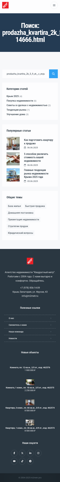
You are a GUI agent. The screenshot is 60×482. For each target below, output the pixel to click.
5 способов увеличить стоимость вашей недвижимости (36, 157)
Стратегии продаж (18, 226)
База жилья (14, 206)
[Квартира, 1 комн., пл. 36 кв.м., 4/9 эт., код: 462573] (30, 422)
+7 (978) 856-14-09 (30, 287)
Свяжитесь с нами (18, 325)
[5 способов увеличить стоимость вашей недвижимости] (13, 158)
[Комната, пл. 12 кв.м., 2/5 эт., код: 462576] (30, 362)
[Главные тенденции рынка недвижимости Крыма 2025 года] (13, 174)
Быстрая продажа (35, 206)
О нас (11, 318)
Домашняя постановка (20, 212)
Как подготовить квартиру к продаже (38, 141)
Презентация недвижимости (23, 219)
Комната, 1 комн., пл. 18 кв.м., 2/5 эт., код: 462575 (30, 388)
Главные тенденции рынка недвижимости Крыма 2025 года (36, 173)
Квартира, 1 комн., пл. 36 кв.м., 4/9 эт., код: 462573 (30, 428)
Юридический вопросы (20, 233)
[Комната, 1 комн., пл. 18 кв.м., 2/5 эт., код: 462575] (30, 382)
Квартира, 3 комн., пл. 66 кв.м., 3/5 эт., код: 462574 (30, 408)
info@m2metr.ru (30, 296)
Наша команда (16, 331)
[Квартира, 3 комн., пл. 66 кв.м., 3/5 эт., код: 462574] (30, 402)
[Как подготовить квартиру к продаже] (13, 143)
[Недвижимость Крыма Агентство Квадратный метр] (5, 5)
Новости (13, 338)
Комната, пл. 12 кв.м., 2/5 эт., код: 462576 (30, 367)
